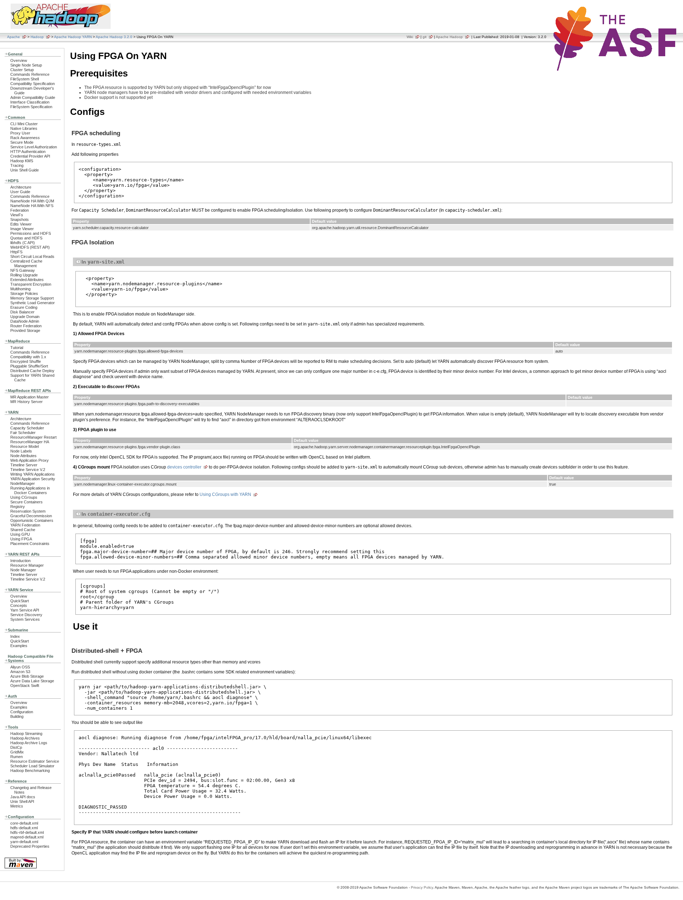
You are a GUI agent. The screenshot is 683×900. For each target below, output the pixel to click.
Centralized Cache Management (26, 263)
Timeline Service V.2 (27, 469)
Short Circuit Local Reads (32, 256)
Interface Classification (29, 102)
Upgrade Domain (24, 316)
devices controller (184, 467)
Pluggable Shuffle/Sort (29, 366)
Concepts (18, 605)
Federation (19, 210)
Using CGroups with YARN (225, 494)
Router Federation (26, 326)
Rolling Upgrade (24, 275)
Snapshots (19, 219)
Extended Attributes (27, 279)
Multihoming (20, 289)
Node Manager (23, 570)
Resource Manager (27, 565)
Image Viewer (22, 229)
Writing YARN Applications (32, 474)
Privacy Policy (422, 887)
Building (16, 716)
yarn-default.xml (24, 842)
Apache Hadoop (449, 37)
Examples (18, 646)
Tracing (16, 165)
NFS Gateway (22, 270)
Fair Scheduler (23, 432)
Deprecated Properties (29, 846)
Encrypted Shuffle (25, 361)
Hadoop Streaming (26, 733)
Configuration (21, 712)
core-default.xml (24, 823)
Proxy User (20, 133)
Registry (17, 506)
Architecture (20, 187)
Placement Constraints (29, 543)
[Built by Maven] (21, 867)
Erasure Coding (23, 307)
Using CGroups (23, 497)
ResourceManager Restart (33, 437)
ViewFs (16, 215)
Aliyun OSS (20, 667)
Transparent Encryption (30, 284)
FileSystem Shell (24, 79)
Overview (18, 60)
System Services (25, 619)
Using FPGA (21, 539)
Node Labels (21, 451)
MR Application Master (29, 397)
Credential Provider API (30, 156)
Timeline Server (23, 465)
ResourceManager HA (29, 442)
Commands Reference (29, 74)
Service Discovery (26, 615)
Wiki (410, 37)
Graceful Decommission (31, 516)
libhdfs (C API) (22, 242)
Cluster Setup (22, 70)
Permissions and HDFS (30, 233)
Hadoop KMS (21, 161)
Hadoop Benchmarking (30, 770)
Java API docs (22, 797)
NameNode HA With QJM (32, 201)
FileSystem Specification (31, 107)
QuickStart (19, 601)
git (425, 37)
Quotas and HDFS (26, 238)
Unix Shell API (22, 801)
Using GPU (20, 534)
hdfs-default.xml (24, 828)
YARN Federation (25, 525)
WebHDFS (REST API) (30, 247)
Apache (13, 37)
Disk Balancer (22, 312)
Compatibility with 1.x (28, 357)
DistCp (16, 747)
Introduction (20, 560)
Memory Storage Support (32, 298)
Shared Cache (22, 530)
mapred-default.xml (26, 837)
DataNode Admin (24, 321)
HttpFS (16, 252)
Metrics (16, 806)
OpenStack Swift (24, 685)
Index (15, 636)
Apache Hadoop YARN (73, 37)
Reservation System (28, 511)
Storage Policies (24, 293)
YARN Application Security (32, 479)
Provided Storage (25, 330)
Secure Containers (26, 502)
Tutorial (16, 347)
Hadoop (37, 37)
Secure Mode (21, 142)
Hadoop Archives (25, 738)
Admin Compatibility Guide (32, 97)
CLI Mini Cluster (24, 124)
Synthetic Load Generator (32, 303)
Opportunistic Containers (31, 520)
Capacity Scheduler (27, 428)
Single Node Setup (26, 65)
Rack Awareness (25, 138)
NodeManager (22, 483)
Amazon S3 (20, 671)
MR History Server (26, 401)
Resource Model (24, 446)
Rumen (16, 757)
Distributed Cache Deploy (32, 371)
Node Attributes (23, 456)
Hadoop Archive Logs (28, 743)
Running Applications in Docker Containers (30, 490)
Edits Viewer (21, 224)
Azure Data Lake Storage (32, 681)
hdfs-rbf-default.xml (27, 832)
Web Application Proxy (29, 460)
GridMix (17, 752)
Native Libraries (23, 128)
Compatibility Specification (32, 83)
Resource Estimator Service (34, 761)
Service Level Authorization (33, 147)
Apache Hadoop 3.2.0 (114, 37)
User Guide (20, 192)
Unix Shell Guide (24, 170)
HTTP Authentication (28, 151)
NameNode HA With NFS (31, 205)
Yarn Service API (24, 610)
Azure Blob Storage (27, 676)
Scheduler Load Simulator (32, 766)
